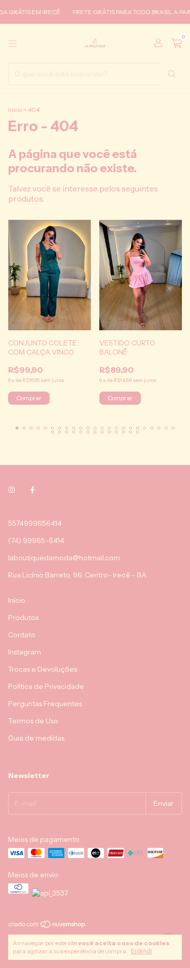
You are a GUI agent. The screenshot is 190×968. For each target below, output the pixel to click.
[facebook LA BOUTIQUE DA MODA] (32, 489)
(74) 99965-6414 (36, 540)
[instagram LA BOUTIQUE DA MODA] (11, 489)
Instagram (24, 651)
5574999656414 (35, 523)
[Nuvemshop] (47, 926)
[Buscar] (172, 74)
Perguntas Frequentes (45, 703)
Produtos (23, 617)
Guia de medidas (36, 738)
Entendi (141, 951)
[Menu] (12, 43)
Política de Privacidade (46, 686)
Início (15, 109)
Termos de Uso (33, 720)
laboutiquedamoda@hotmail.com (64, 557)
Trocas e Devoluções (42, 669)
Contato (21, 634)
